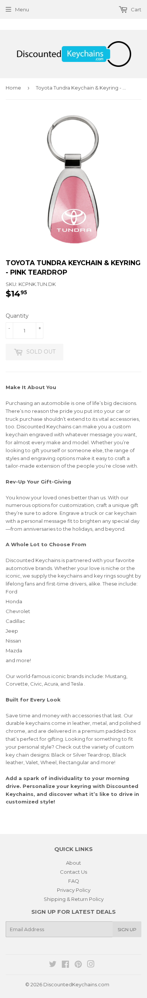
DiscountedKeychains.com (76, 984)
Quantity (17, 315)
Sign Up (127, 929)
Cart (135, 9)
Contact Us (73, 872)
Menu (22, 9)
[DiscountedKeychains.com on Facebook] (65, 965)
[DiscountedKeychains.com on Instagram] (91, 965)
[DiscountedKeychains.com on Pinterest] (78, 965)
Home (13, 88)
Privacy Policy (73, 890)
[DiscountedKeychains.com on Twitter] (53, 965)
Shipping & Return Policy (74, 899)
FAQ (73, 881)
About (73, 863)
